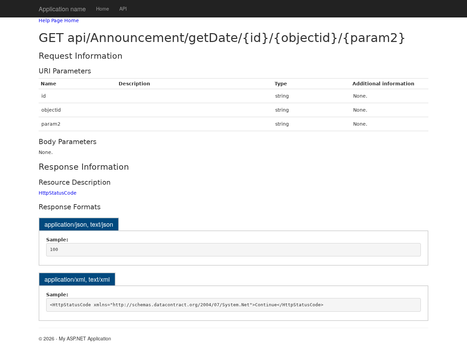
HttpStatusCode (58, 193)
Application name (62, 8)
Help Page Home (59, 20)
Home (102, 8)
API (123, 8)
